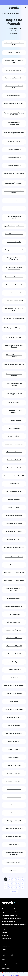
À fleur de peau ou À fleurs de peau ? (14, 87)
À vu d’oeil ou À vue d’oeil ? (14, 420)
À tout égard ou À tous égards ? (14, 319)
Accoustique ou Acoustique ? (14, 492)
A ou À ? (14, 208)
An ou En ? (14, 805)
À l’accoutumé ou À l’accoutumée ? (14, 123)
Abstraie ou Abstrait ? (14, 468)
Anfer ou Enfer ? (14, 844)
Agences (4, 932)
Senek (14, 7)
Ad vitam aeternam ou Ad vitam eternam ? (14, 589)
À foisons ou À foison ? (14, 95)
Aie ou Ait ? (14, 678)
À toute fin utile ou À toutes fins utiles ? (14, 365)
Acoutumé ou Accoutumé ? (14, 557)
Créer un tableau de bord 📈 (11, 975)
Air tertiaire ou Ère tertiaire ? (14, 709)
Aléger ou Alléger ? (14, 725)
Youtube (10, 955)
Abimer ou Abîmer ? (14, 436)
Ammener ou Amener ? (14, 789)
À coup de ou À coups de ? (14, 70)
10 (22, 883)
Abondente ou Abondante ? (14, 444)
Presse (4, 949)
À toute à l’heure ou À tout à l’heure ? (14, 346)
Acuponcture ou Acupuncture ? (14, 581)
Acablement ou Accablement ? (14, 476)
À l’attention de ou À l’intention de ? (14, 133)
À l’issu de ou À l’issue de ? (14, 165)
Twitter (3, 955)
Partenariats (6, 946)
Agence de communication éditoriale (14, 925)
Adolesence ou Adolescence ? (14, 606)
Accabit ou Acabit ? (14, 484)
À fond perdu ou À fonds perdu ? (14, 104)
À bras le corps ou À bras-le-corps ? (14, 61)
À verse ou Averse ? (14, 403)
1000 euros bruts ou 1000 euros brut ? (14, 44)
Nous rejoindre (6, 938)
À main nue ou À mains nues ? (14, 183)
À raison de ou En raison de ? (14, 277)
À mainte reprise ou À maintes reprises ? (14, 192)
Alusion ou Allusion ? (14, 757)
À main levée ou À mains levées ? (14, 174)
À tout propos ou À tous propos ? (14, 328)
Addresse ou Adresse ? (14, 598)
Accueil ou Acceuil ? (14, 507)
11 (5, 887)
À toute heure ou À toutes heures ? (14, 375)
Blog (3, 929)
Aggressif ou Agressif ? (14, 662)
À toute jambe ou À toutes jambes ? (14, 384)
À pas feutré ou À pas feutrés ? (14, 226)
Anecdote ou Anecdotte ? (14, 837)
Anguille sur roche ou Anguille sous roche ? (14, 853)
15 (22, 887)
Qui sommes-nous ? (8, 909)
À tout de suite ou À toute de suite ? (14, 309)
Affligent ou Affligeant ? (14, 630)
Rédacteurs (5, 935)
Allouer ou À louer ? (14, 749)
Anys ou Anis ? (14, 870)
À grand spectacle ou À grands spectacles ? (14, 114)
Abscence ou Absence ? (14, 452)
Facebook (13, 955)
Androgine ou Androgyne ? (14, 829)
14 (18, 887)
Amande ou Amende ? (14, 765)
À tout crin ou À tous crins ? (14, 301)
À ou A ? (14, 200)
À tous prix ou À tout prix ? (14, 293)
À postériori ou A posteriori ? (14, 234)
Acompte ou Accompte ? (14, 523)
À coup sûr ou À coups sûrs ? (14, 78)
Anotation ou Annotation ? (14, 862)
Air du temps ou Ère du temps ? (14, 686)
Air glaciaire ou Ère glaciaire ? (14, 694)
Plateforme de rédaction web (11, 918)
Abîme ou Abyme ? (14, 428)
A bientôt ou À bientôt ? (14, 53)
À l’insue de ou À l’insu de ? (14, 157)
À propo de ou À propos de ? (14, 250)
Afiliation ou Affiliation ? (14, 638)
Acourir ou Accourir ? (14, 539)
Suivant (14, 892)
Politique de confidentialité (10, 964)
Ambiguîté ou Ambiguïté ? (14, 781)
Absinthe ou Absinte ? (14, 460)
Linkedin (6, 955)
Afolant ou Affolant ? (14, 654)
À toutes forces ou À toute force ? (14, 394)
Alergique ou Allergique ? (14, 733)
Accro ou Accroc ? (14, 500)
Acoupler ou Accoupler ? (14, 531)
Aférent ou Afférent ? (14, 622)
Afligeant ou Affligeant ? (14, 646)
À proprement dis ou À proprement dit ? (14, 258)
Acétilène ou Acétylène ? (14, 515)
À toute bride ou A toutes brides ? (14, 355)
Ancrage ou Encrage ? (14, 821)
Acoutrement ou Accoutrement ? (14, 548)
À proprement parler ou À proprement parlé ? (14, 268)
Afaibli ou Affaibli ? (14, 614)
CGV (3, 960)
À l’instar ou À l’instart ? (14, 142)
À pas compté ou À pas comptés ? (14, 217)
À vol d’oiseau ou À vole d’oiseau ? (14, 411)
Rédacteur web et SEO (9, 921)
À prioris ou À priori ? (14, 242)
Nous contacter (7, 943)
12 (9, 887)
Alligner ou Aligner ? (14, 741)
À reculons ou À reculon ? (14, 285)
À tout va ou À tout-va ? (14, 337)
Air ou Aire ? (14, 701)
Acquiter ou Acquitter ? (14, 565)
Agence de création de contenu (12, 912)
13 (14, 887)
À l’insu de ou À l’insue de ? (14, 150)
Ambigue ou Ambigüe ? (14, 773)
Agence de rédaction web (10, 915)
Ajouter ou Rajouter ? (14, 717)
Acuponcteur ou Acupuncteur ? (14, 573)
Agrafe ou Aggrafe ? (14, 670)
